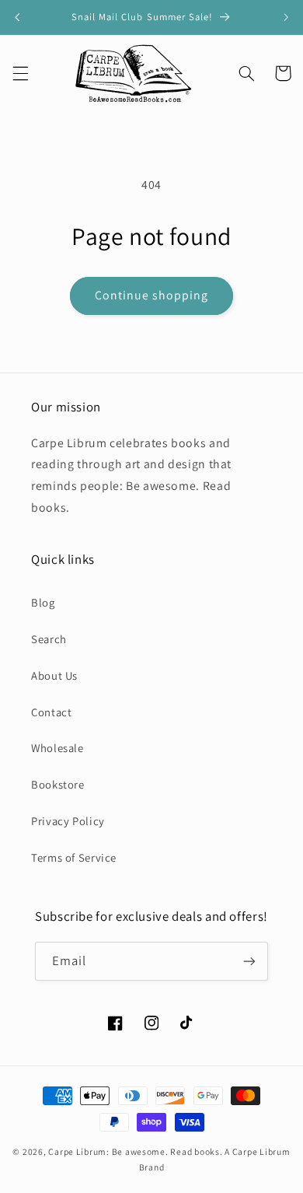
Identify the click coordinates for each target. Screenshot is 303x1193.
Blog (43, 602)
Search (49, 638)
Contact (51, 712)
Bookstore (58, 784)
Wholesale (57, 747)
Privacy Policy (68, 820)
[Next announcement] (286, 17)
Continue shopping (152, 295)
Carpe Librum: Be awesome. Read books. (135, 1151)
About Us (54, 675)
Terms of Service (74, 857)
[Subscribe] (249, 961)
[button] (20, 73)
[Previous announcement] (17, 17)
